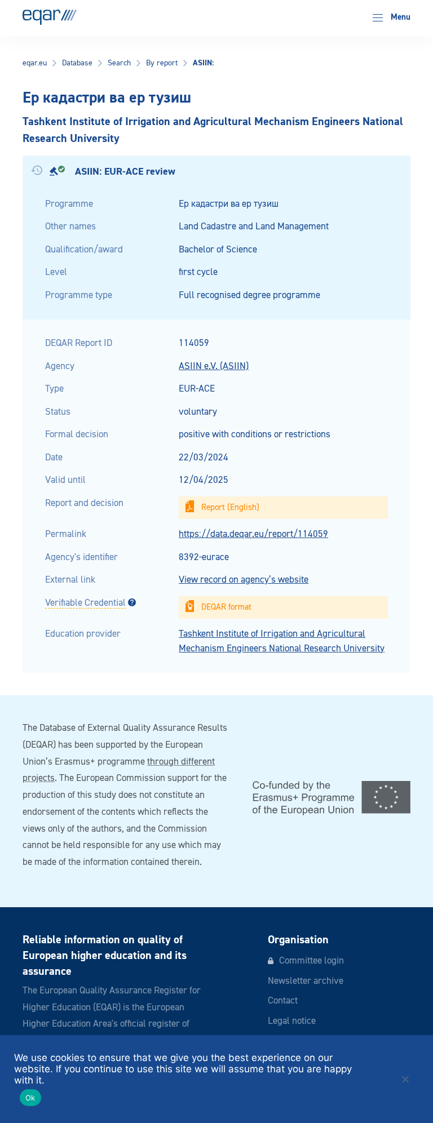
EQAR (50, 17)
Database (77, 63)
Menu (399, 17)
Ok (30, 1097)
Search (119, 63)
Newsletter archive (305, 981)
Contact (283, 1001)
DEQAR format (226, 607)
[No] (404, 1079)
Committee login (311, 961)
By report (162, 63)
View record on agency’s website (243, 580)
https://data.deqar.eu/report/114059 (253, 534)
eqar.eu (35, 63)
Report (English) (230, 507)
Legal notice (292, 1021)
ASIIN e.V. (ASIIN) (214, 366)
